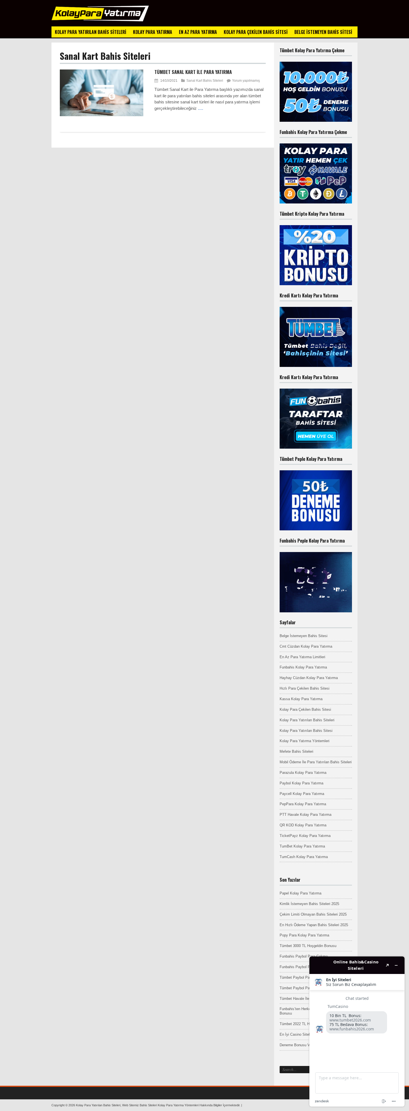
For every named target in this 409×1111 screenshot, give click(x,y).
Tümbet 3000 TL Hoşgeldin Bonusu (308, 946)
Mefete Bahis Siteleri (296, 751)
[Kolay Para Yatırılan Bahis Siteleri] (100, 20)
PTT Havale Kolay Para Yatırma (305, 814)
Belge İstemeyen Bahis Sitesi (303, 636)
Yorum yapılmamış (246, 81)
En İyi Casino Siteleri (297, 1034)
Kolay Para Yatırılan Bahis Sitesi (306, 731)
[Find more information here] (357, 1031)
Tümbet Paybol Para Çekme (302, 977)
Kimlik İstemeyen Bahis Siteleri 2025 (309, 904)
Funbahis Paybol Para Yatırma (304, 967)
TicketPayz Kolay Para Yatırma (305, 836)
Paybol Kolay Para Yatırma (301, 783)
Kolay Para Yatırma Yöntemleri (304, 741)
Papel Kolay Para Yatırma (300, 893)
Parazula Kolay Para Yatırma (303, 773)
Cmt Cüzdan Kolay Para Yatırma (306, 646)
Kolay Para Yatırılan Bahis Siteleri (307, 720)
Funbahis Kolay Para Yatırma (303, 667)
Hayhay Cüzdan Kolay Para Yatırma (309, 678)
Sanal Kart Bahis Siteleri (204, 81)
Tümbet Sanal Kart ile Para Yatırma (193, 71)
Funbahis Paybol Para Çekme (304, 956)
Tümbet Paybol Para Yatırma (303, 988)
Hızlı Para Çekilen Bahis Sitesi (304, 688)
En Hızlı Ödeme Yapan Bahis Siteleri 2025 (314, 925)
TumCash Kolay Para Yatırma (304, 857)
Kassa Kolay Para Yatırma (301, 699)
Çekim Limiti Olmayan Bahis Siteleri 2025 (313, 914)
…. (200, 108)
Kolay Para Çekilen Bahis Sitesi (305, 709)
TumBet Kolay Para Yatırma (302, 846)
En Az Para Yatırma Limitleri (302, 657)
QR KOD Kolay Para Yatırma (303, 825)
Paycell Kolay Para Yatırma (302, 794)
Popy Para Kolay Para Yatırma (304, 935)
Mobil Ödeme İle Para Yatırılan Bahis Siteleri (316, 762)
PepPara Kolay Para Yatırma (303, 804)
